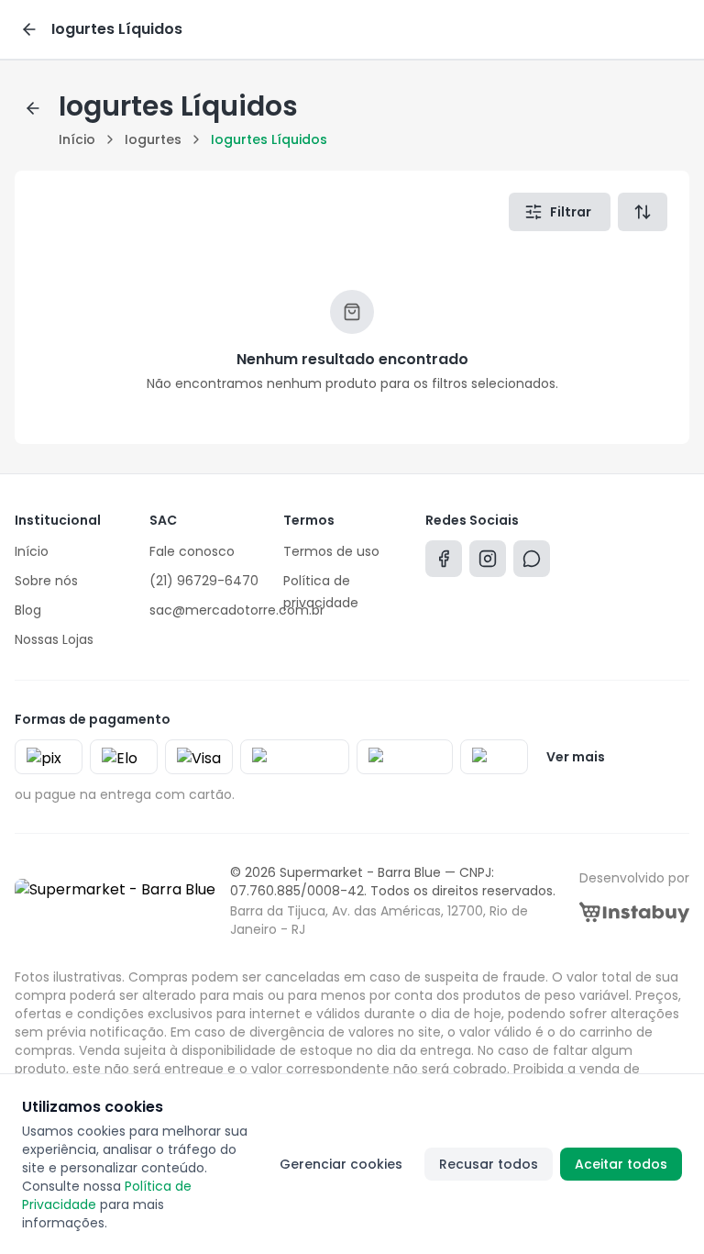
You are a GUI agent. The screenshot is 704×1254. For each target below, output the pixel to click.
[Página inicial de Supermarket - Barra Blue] (115, 901)
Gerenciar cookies (341, 1164)
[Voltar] (29, 29)
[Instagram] (487, 562)
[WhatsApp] (531, 562)
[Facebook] (443, 562)
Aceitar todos (621, 1164)
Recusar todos (488, 1164)
